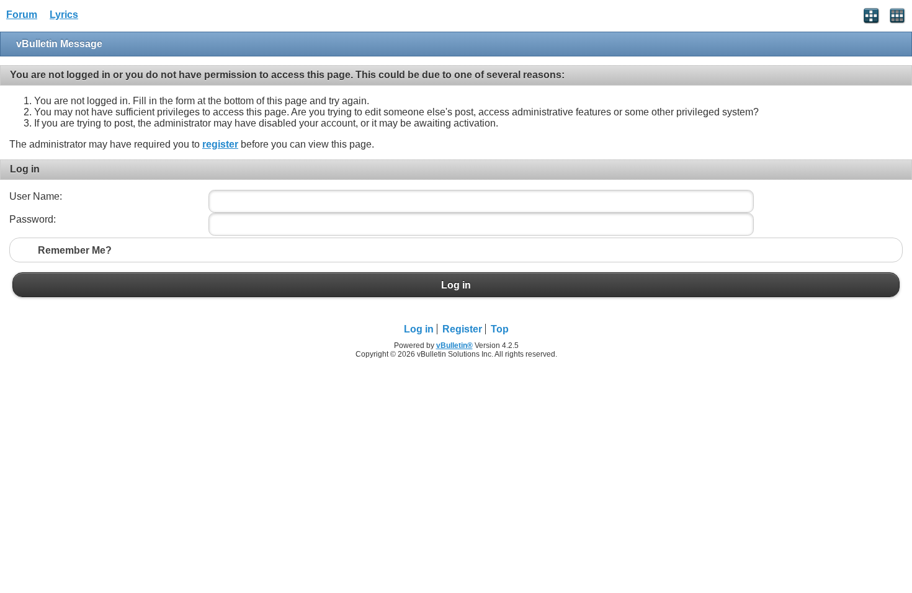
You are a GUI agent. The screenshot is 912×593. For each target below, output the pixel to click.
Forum (21, 14)
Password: (32, 219)
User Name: (35, 196)
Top (500, 329)
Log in (456, 284)
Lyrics (64, 14)
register (220, 144)
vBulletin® (454, 345)
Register (462, 329)
